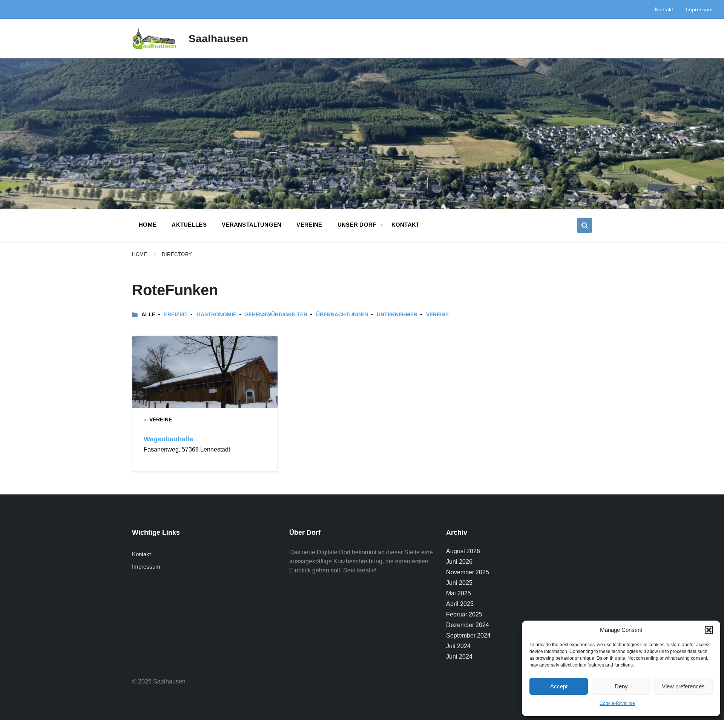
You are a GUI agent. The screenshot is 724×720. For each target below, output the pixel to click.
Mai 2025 (458, 593)
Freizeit (176, 314)
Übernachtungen (342, 314)
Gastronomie (216, 314)
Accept (559, 686)
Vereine (437, 314)
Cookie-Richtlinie (617, 703)
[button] (709, 630)
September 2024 (468, 635)
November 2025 (467, 572)
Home (139, 254)
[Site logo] (154, 49)
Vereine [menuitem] (309, 224)
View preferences (683, 686)
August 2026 (463, 551)
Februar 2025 (464, 614)
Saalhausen (218, 38)
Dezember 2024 (467, 625)
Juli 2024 (458, 646)
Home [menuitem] (147, 224)
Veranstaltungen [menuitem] (252, 224)
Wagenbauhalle (168, 439)
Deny (621, 686)
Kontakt (141, 554)
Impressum (146, 566)
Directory (177, 254)
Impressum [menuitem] (699, 9)
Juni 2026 (459, 561)
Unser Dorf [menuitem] (356, 224)
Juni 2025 (459, 583)
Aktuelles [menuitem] (189, 224)
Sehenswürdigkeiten (276, 314)
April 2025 (460, 604)
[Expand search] (584, 225)
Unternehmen (397, 314)
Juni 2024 (459, 656)
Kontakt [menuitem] (664, 9)
